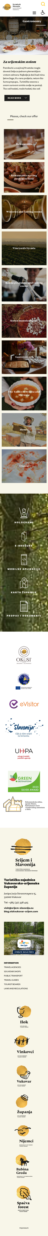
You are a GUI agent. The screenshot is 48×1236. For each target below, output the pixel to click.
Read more (14, 98)
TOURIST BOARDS (12, 984)
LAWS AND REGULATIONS (16, 988)
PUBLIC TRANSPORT (13, 975)
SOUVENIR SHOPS (12, 971)
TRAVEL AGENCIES (12, 967)
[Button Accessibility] (43, 17)
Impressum (24, 1228)
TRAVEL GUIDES (11, 980)
